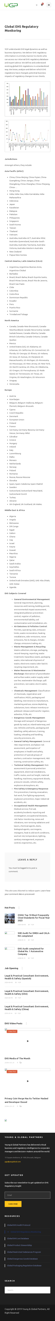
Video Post (12, 1031)
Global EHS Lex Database (18, 1238)
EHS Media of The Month (17, 1058)
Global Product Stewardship (19, 1245)
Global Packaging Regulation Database (24, 1266)
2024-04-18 (21, 925)
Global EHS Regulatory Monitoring (26, 1232)
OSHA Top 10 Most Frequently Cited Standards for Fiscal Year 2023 (34, 918)
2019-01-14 (8, 1013)
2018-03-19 (21, 940)
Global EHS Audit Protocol (18, 1225)
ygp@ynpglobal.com (13, 1162)
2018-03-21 (9, 1063)
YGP (32, 925)
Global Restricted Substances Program (24, 1252)
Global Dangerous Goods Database (22, 1259)
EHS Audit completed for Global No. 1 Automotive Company (31, 951)
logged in (24, 868)
